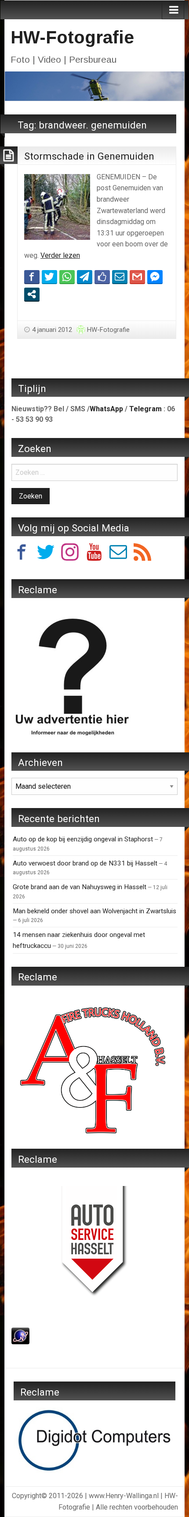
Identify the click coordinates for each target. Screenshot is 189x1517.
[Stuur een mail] (118, 553)
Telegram (145, 409)
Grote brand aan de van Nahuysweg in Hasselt (79, 887)
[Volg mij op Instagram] (70, 553)
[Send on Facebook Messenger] (155, 276)
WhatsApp (106, 409)
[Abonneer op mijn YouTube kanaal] (94, 553)
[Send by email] (119, 276)
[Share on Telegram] (84, 276)
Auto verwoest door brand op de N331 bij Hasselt (85, 863)
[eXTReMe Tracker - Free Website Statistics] (20, 1335)
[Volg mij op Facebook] (21, 553)
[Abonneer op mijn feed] (142, 553)
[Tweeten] (49, 276)
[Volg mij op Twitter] (46, 553)
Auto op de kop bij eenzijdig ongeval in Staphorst (83, 839)
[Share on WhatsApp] (67, 276)
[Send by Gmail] (137, 276)
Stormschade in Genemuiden (89, 156)
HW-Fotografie (72, 37)
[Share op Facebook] (32, 276)
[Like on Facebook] (102, 276)
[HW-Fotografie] (94, 86)
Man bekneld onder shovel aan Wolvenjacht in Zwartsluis (94, 911)
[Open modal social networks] (32, 294)
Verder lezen (60, 255)
